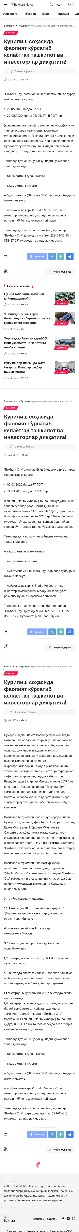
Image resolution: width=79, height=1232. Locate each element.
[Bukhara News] (22, 4)
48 (26, 720)
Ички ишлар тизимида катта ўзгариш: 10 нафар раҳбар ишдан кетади (24, 367)
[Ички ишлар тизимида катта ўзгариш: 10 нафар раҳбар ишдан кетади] (65, 367)
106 (26, 304)
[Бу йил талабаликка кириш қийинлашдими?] (65, 298)
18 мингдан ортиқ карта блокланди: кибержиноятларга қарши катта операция (27, 318)
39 (26, 329)
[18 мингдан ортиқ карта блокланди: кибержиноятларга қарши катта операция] (65, 318)
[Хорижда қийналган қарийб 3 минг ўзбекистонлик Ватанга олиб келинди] (65, 342)
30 (26, 79)
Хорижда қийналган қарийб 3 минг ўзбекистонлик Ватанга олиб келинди (25, 342)
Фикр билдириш (62, 271)
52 (26, 353)
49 (26, 455)
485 (26, 377)
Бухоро (11, 32)
